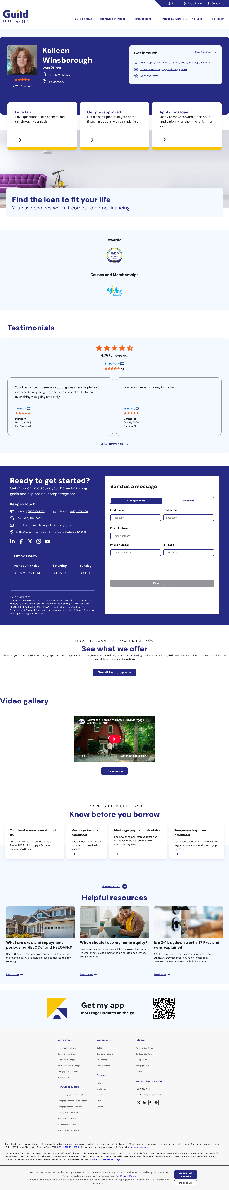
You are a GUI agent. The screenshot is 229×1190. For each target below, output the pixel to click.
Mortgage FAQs (142, 1065)
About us (197, 18)
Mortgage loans (142, 18)
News (99, 1101)
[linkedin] (12, 542)
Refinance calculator (67, 1118)
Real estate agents (105, 1054)
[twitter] (29, 542)
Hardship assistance (144, 1054)
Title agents (102, 1060)
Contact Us (218, 3)
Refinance (188, 500)
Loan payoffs (141, 1060)
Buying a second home (68, 1054)
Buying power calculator (68, 1130)
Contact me (162, 583)
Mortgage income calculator (70, 1106)
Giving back (102, 1095)
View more (114, 771)
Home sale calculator (67, 1124)
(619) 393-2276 (149, 76)
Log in (175, 3)
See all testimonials (112, 443)
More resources (111, 886)
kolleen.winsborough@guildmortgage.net (163, 69)
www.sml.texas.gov (138, 1147)
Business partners (105, 1039)
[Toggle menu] (95, 19)
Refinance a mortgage (112, 18)
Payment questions (144, 1048)
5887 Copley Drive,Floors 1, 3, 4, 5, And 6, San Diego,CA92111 (175, 62)
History (100, 1083)
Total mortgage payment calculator (73, 1095)
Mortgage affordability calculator (72, 1101)
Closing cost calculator (68, 1112)
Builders (100, 1048)
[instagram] (38, 542)
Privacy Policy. (128, 1176)
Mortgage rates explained (69, 1071)
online (66, 1077)
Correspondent (103, 1065)
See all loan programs (114, 672)
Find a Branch (195, 3)
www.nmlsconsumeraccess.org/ (105, 1159)
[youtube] (47, 542)
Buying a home (83, 18)
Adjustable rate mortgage (69, 1065)
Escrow (139, 1071)
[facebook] (21, 542)
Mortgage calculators (171, 18)
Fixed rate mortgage (66, 1060)
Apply (60, 1077)
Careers (100, 1106)
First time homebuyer (67, 1048)
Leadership (101, 1089)
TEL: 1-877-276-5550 (69, 1147)
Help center (217, 18)
